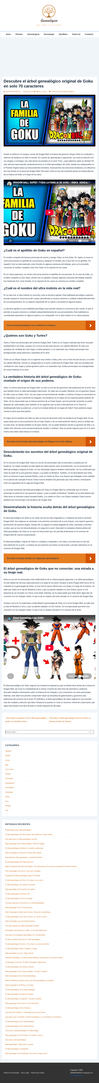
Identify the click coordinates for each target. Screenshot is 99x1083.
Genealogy (9, 792)
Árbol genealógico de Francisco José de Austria (22, 1003)
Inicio (8, 34)
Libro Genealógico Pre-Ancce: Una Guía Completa (22, 871)
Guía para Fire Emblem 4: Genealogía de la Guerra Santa (25, 1012)
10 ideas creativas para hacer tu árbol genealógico (22, 939)
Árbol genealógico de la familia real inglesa (20, 889)
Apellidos (63, 34)
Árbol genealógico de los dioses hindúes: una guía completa (26, 971)
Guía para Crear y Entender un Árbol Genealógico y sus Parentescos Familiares (33, 1017)
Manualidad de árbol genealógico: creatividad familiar (23, 857)
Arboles (19, 34)
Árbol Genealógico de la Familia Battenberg (20, 976)
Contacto (89, 34)
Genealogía (49, 34)
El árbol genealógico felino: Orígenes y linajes (21, 948)
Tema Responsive (76, 1075)
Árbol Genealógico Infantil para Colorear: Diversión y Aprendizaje (27, 912)
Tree (6, 810)
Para (6, 801)
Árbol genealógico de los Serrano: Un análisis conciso (24, 1035)
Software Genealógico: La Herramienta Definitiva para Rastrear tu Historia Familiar (34, 958)
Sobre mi (76, 34)
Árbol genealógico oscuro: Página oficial (19, 953)
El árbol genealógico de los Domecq (17, 1008)
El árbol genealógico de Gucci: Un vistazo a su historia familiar (27, 944)
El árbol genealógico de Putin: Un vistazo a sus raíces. (24, 880)
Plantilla (8, 806)
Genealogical (33, 34)
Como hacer (9, 769)
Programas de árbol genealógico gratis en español (22, 876)
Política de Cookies (37, 1073)
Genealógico (9, 787)
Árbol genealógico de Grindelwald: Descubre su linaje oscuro (26, 1053)
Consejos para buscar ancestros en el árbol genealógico (24, 903)
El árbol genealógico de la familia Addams (19, 1021)
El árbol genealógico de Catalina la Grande (20, 885)
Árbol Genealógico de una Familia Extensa (20, 921)
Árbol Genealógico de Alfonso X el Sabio (19, 985)
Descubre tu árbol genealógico (15, 1040)
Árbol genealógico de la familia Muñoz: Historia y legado (24, 844)
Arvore (7, 760)
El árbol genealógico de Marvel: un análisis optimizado (24, 848)
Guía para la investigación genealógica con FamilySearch (25, 935)
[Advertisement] (49, 55)
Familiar (8, 774)
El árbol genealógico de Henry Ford (17, 894)
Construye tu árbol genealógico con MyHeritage (21, 1031)
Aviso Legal (25, 1073)
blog (6, 765)
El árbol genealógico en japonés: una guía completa (23, 999)
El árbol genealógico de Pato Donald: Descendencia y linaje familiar (28, 834)
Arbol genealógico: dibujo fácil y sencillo (19, 1044)
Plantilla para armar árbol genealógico (18, 830)
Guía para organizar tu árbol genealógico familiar (22, 926)
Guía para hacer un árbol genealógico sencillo (21, 839)
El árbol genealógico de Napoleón (16, 1049)
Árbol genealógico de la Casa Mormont (18, 907)
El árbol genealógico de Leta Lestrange (18, 898)
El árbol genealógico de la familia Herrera (19, 1026)
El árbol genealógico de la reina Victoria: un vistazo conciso (26, 917)
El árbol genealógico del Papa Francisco (19, 862)
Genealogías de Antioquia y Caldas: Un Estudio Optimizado (26, 930)
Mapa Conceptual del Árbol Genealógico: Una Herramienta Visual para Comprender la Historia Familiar (41, 866)
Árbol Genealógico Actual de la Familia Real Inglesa (23, 853)
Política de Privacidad (11, 1073)
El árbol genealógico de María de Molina (19, 994)
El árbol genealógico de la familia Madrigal (20, 990)
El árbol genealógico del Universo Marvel (19, 967)
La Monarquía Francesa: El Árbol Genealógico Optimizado (25, 962)
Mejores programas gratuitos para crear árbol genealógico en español (29, 980)
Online (7, 797)
